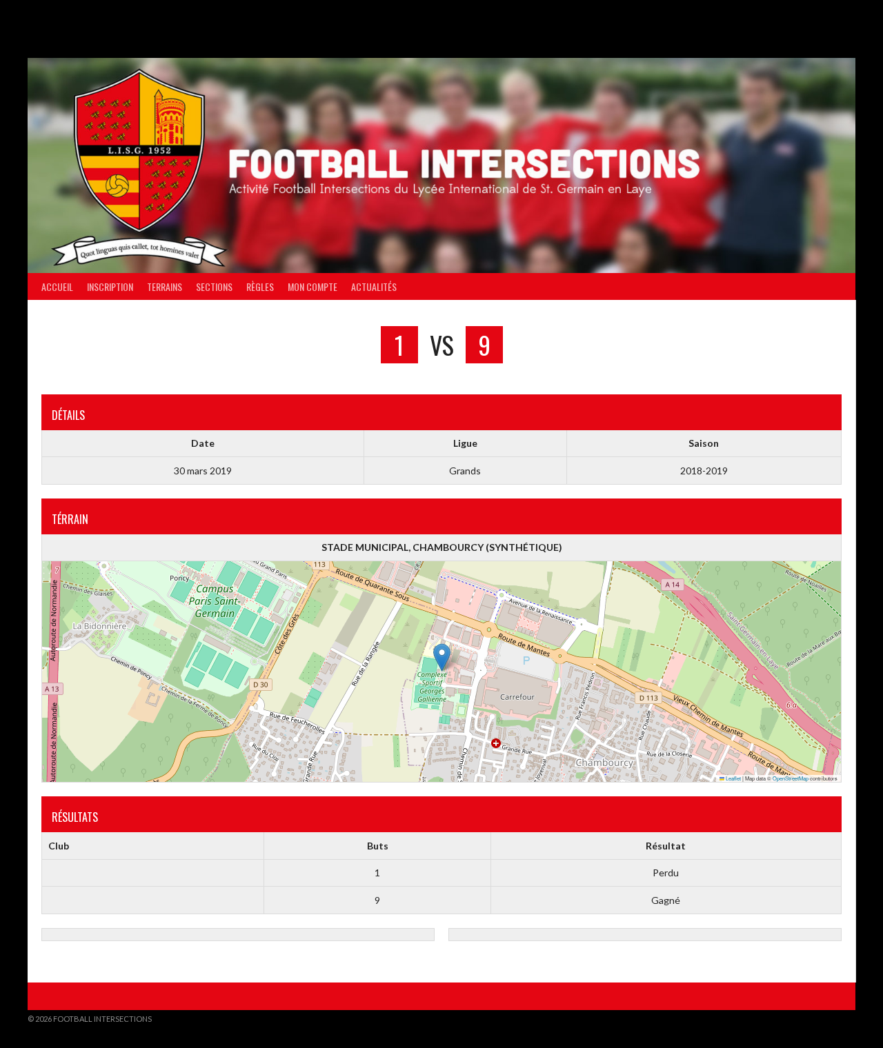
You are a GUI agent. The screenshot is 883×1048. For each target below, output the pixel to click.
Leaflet (732, 778)
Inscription (110, 286)
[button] (441, 657)
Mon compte (312, 286)
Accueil (57, 286)
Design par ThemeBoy (812, 1018)
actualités (374, 286)
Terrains (164, 286)
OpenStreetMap (790, 778)
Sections (214, 286)
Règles (260, 286)
